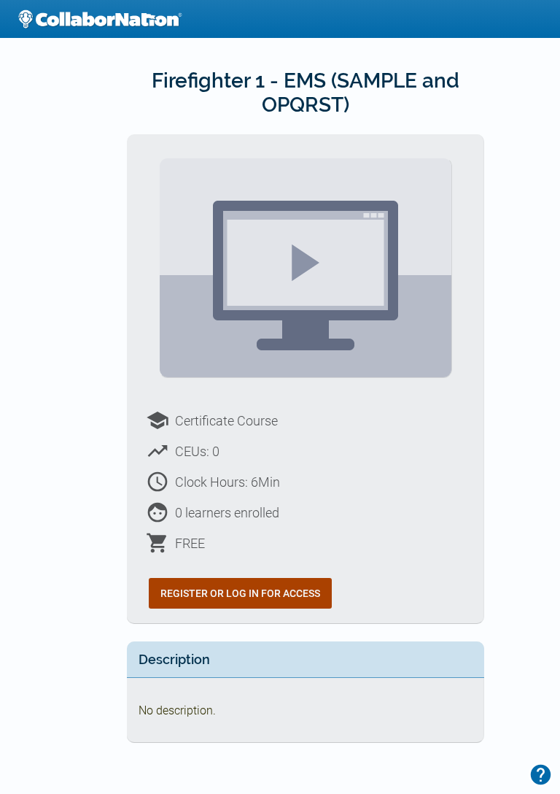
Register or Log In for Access (240, 593)
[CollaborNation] (100, 19)
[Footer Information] (541, 775)
